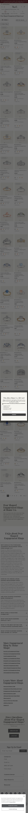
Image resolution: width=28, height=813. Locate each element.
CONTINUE (14, 414)
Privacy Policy (12, 802)
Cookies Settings (13, 809)
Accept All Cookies (12, 805)
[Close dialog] (26, 393)
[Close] (24, 796)
